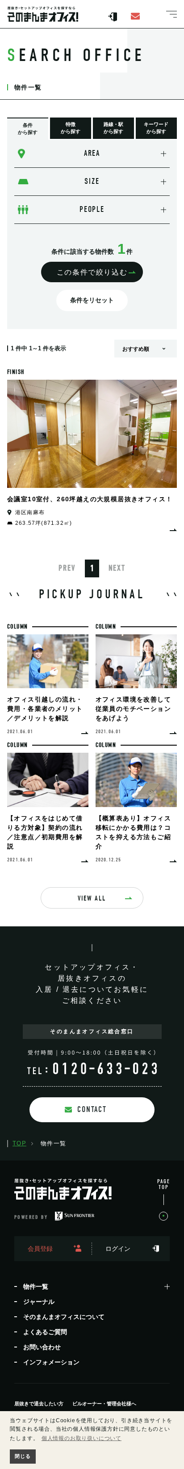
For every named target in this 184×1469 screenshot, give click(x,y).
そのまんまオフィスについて (64, 1316)
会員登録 (40, 1248)
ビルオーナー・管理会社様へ (104, 1403)
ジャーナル (38, 1301)
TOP (19, 1143)
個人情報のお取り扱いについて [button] (81, 1438)
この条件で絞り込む (92, 272)
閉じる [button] (22, 1456)
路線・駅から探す (113, 128)
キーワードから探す (156, 128)
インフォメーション (51, 1362)
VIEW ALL (92, 898)
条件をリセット (92, 300)
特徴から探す (70, 128)
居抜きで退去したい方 (38, 1403)
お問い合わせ (42, 1347)
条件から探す (28, 128)
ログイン (117, 1248)
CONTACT (92, 1109)
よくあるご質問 (45, 1331)
